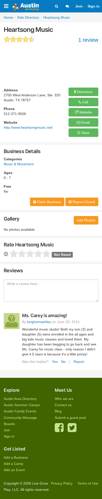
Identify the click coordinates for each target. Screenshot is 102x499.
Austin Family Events (20, 411)
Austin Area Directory (20, 399)
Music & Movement (19, 164)
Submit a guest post (70, 418)
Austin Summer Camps (22, 405)
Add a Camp (13, 464)
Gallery (12, 219)
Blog (58, 411)
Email (85, 122)
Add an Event (14, 470)
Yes (55, 362)
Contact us (63, 405)
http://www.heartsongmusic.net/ (28, 127)
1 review (88, 40)
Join (79, 6)
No (63, 362)
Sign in (94, 6)
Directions (84, 92)
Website (85, 112)
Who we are (64, 399)
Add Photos (86, 220)
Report (79, 362)
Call (84, 102)
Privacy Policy (62, 483)
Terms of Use (87, 483)
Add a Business (16, 457)
